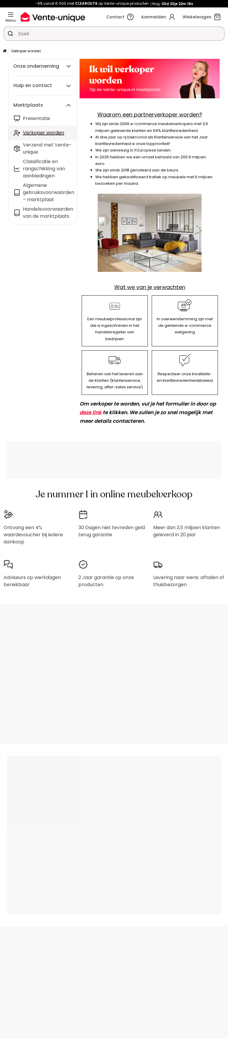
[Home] (5, 51)
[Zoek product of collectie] (10, 33)
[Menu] (10, 14)
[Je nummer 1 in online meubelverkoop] (53, 17)
